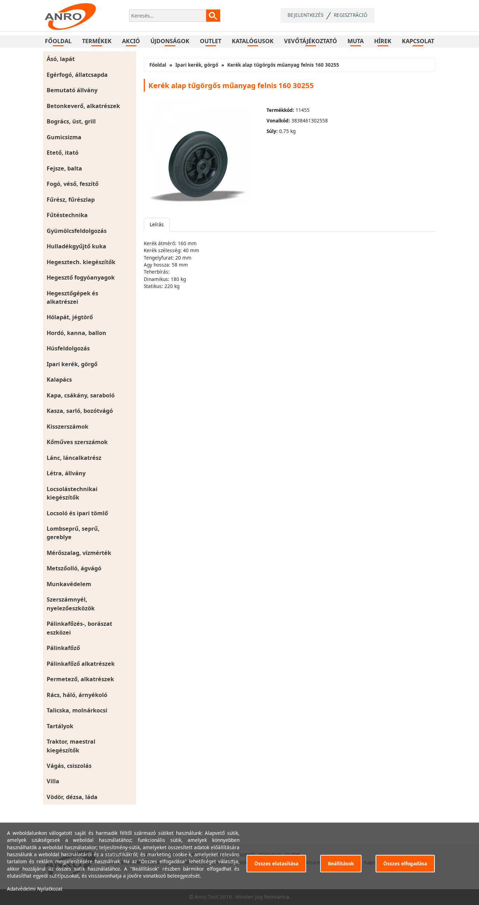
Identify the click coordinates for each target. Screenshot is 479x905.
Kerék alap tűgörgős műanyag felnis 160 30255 (283, 64)
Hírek (382, 41)
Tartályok (60, 726)
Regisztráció (350, 15)
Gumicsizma (64, 137)
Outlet (210, 41)
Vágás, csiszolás (69, 766)
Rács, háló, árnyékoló (77, 695)
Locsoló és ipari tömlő (77, 513)
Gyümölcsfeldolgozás (77, 231)
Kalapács (59, 379)
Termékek (97, 41)
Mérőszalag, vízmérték (79, 553)
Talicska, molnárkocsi (77, 710)
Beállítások (341, 863)
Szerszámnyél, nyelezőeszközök (71, 604)
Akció (131, 41)
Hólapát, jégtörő (70, 317)
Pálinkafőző (63, 648)
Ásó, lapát (61, 59)
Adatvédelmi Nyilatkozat (34, 888)
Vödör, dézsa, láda (72, 797)
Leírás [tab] (157, 224)
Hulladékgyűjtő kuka (76, 246)
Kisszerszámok (67, 426)
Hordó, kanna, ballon (76, 333)
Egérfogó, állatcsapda (77, 75)
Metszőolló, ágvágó (74, 568)
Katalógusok (253, 41)
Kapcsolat (418, 41)
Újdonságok (169, 41)
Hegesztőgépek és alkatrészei (72, 297)
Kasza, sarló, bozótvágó (80, 411)
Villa (53, 781)
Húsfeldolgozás (68, 348)
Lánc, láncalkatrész (74, 458)
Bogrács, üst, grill (71, 121)
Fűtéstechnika (67, 215)
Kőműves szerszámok (77, 442)
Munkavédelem (69, 584)
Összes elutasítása (276, 863)
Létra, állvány (66, 473)
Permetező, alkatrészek (80, 679)
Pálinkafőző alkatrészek (81, 664)
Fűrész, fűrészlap (71, 199)
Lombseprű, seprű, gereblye (73, 533)
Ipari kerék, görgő (72, 364)
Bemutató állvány (72, 90)
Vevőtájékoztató (310, 41)
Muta (356, 41)
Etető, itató (63, 152)
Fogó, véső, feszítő (73, 184)
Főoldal (58, 41)
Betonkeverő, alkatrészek (83, 106)
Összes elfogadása (405, 863)
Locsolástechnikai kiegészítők (72, 493)
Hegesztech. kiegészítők (81, 262)
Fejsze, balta (64, 168)
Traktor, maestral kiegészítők (71, 746)
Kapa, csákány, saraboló (81, 395)
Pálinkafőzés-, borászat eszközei (79, 628)
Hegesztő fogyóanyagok (81, 277)
